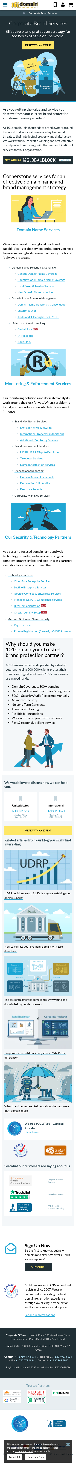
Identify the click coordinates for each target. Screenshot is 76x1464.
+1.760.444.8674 (55, 810)
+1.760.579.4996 (25, 1360)
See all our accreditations (40, 1314)
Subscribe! (38, 1267)
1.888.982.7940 (20, 810)
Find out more (32, 1132)
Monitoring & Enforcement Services (38, 383)
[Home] (24, 13)
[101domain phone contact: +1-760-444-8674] (55, 6)
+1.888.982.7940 (59, 1360)
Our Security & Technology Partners (38, 537)
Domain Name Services (38, 229)
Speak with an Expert (38, 45)
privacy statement (24, 1451)
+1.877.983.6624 (62, 1356)
